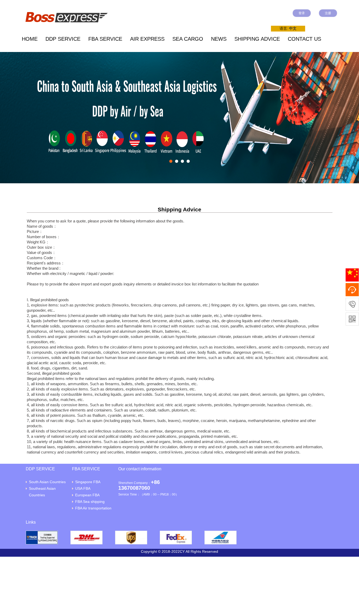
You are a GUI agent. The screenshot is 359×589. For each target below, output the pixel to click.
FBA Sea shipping (90, 501)
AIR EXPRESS (147, 39)
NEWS (219, 39)
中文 (292, 28)
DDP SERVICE (62, 39)
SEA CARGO (187, 39)
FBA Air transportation (93, 508)
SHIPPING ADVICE (257, 39)
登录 (302, 13)
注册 (328, 13)
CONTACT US (304, 39)
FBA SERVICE (105, 39)
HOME (30, 39)
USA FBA (82, 488)
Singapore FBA (87, 482)
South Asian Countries (47, 482)
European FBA (87, 495)
